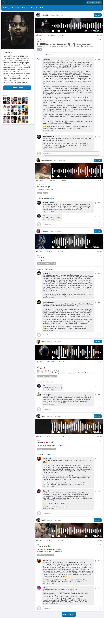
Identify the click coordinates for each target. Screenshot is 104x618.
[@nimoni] (26, 117)
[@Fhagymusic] (19, 102)
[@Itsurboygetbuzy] (23, 113)
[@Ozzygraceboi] (4, 102)
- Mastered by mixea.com (45, 189)
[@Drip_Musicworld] (4, 110)
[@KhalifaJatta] (19, 99)
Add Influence (17, 88)
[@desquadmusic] (23, 117)
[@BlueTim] (15, 113)
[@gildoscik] (15, 106)
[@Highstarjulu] (15, 117)
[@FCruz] (8, 113)
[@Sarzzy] (23, 121)
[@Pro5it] (8, 102)
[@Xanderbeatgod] (26, 106)
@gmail (75, 209)
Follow (97, 15)
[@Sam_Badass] (15, 110)
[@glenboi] (26, 99)
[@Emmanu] (12, 110)
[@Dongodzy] (19, 117)
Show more (49, 55)
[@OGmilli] (4, 106)
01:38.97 (46, 603)
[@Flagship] (23, 106)
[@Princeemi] (12, 106)
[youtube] (44, 368)
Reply (52, 130)
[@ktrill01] (15, 121)
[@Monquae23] (12, 113)
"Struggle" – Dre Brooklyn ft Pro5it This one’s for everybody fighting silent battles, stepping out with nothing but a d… (66, 372)
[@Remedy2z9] (4, 121)
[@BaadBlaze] (19, 113)
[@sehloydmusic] (23, 99)
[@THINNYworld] (19, 121)
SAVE (51, 251)
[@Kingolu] (15, 102)
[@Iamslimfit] (19, 106)
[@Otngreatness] (8, 99)
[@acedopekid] (8, 106)
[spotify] (49, 187)
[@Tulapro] (15, 99)
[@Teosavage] (19, 110)
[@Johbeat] (12, 102)
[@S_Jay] (12, 117)
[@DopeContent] (4, 117)
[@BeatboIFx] (26, 110)
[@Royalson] (23, 110)
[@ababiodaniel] (12, 121)
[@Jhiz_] (26, 102)
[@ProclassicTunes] (26, 113)
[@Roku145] (12, 99)
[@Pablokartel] (8, 117)
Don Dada (40, 260)
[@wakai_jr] (23, 102)
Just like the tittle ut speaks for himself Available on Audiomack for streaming (49, 550)
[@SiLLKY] (4, 113)
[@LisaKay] (8, 121)
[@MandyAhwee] (26, 121)
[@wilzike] (4, 99)
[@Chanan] (8, 110)
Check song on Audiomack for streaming (50, 445)
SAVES (52, 35)
